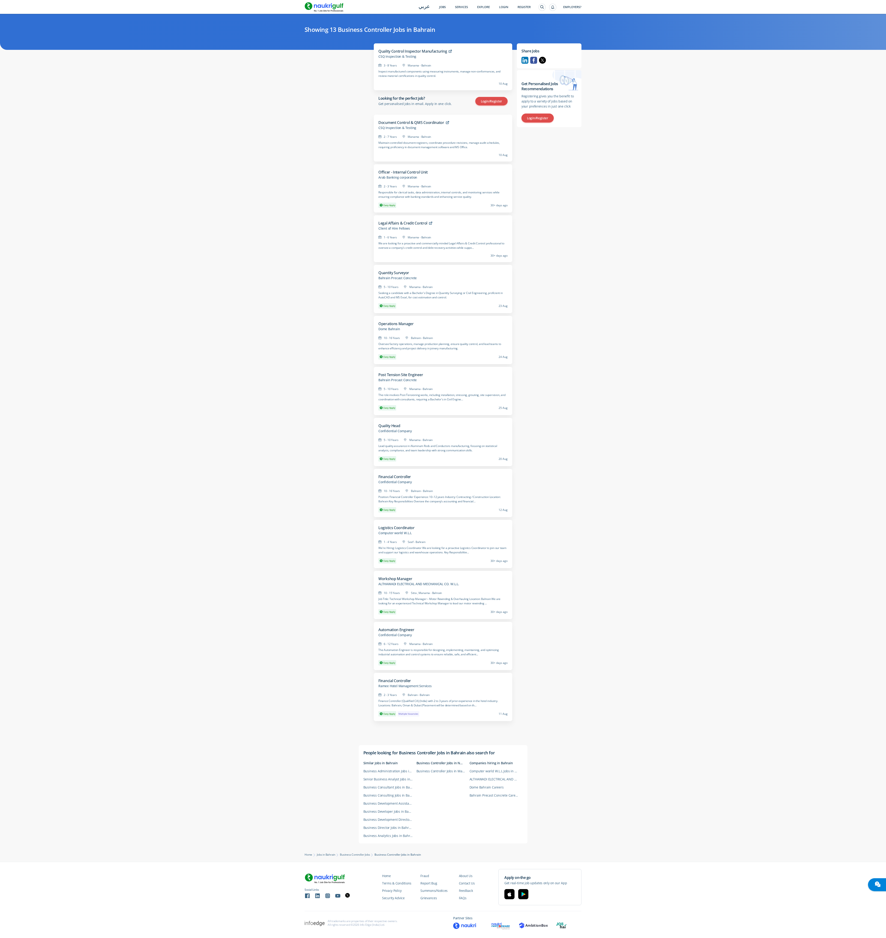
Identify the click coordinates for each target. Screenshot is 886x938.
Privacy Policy (392, 890)
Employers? (572, 7)
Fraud (424, 876)
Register (524, 7)
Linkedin (524, 60)
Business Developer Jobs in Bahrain (389, 811)
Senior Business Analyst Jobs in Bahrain (389, 779)
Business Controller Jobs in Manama (443, 771)
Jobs (442, 7)
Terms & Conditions (396, 883)
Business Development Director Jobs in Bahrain (389, 819)
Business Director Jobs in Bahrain (388, 827)
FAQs (463, 898)
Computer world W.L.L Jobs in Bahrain (496, 771)
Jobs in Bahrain (326, 854)
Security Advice (393, 898)
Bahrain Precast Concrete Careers (495, 795)
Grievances (428, 898)
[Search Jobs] (542, 7)
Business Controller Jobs (355, 854)
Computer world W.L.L (395, 533)
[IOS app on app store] (509, 894)
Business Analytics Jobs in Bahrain (389, 835)
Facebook (533, 60)
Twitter (542, 60)
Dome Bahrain (389, 329)
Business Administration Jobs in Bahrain (389, 771)
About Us (466, 876)
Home (308, 854)
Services (461, 7)
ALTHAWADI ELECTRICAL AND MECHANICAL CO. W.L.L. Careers (496, 779)
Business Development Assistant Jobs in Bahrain (389, 803)
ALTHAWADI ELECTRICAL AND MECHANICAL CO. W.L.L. (418, 584)
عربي (424, 6)
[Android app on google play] (523, 894)
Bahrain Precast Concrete (397, 278)
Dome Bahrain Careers (487, 787)
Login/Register (491, 101)
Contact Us (467, 883)
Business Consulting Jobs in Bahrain (389, 795)
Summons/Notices (434, 890)
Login (503, 7)
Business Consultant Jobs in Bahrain (389, 787)
